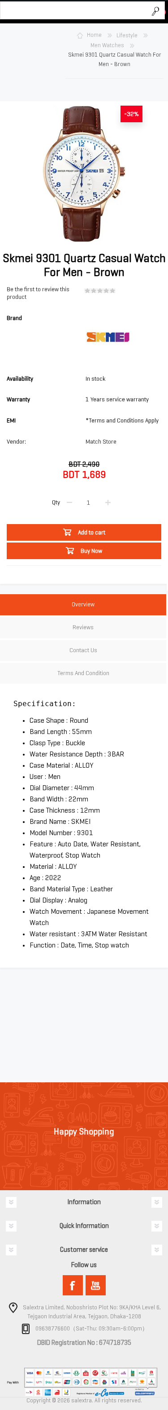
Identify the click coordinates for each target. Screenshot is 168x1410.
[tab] (83, 605)
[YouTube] (96, 1285)
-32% (131, 114)
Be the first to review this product (38, 293)
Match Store (101, 441)
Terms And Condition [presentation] (83, 673)
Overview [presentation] (83, 604)
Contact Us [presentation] (83, 650)
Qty (56, 502)
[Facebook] (73, 1285)
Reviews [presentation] (83, 627)
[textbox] (74, 11)
